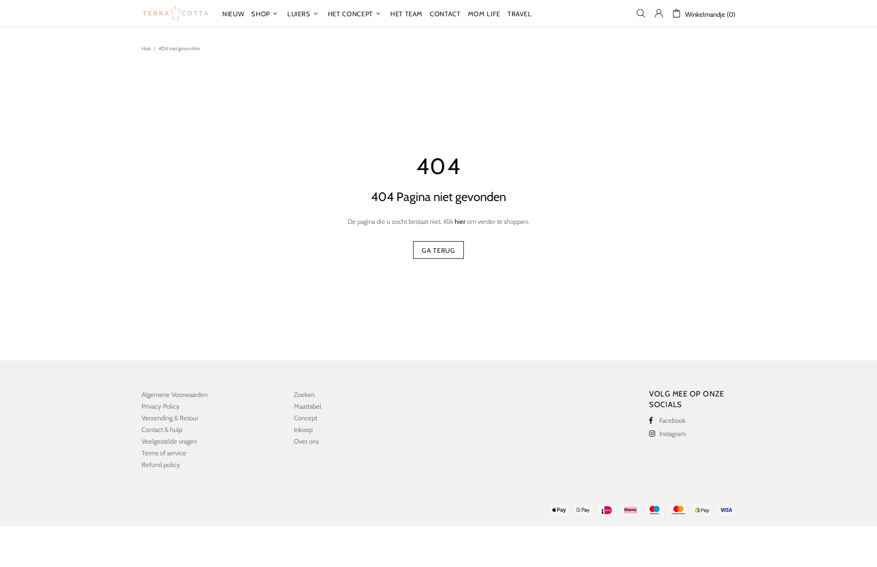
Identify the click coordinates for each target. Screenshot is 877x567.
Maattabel (307, 406)
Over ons (306, 441)
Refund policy (161, 464)
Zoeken (304, 394)
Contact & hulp (162, 429)
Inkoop (303, 429)
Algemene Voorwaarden (175, 394)
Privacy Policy (161, 406)
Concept (305, 418)
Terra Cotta (176, 13)
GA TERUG (438, 250)
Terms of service (164, 453)
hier (460, 221)
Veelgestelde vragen (169, 441)
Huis (146, 48)
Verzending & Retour (170, 418)
